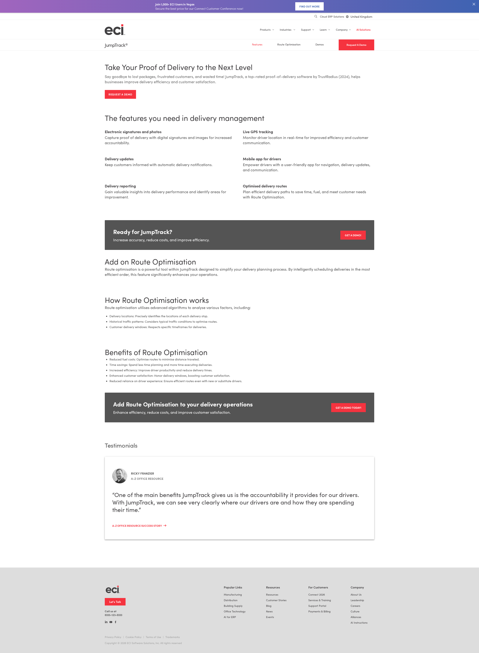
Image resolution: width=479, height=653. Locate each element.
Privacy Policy (113, 637)
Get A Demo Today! (348, 407)
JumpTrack (116, 45)
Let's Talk (115, 602)
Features (257, 44)
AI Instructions (359, 622)
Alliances (356, 617)
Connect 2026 (316, 594)
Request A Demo (356, 45)
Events (270, 617)
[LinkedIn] (106, 622)
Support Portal (317, 606)
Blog (268, 606)
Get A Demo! (353, 235)
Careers (355, 606)
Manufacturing (233, 594)
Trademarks (172, 637)
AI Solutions (363, 29)
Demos (319, 44)
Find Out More (309, 6)
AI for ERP (230, 617)
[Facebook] (115, 622)
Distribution (230, 600)
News (269, 611)
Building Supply (233, 606)
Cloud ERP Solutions (332, 16)
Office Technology (234, 611)
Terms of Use (153, 637)
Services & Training (319, 600)
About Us (356, 594)
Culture (355, 611)
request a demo (120, 94)
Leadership (357, 600)
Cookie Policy (133, 637)
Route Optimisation (288, 44)
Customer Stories (276, 600)
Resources (272, 594)
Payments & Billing (319, 611)
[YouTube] (110, 622)
